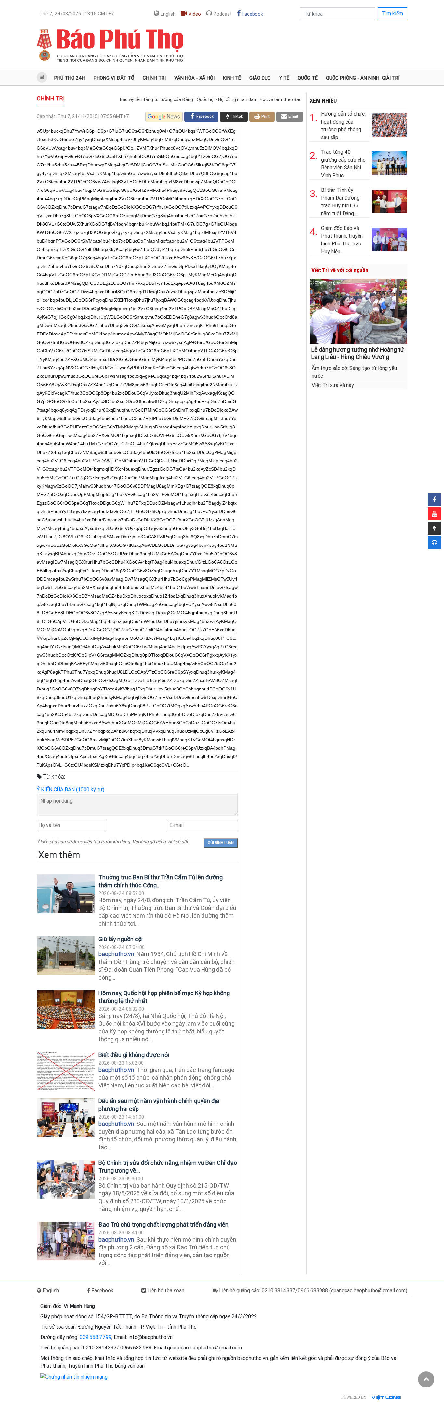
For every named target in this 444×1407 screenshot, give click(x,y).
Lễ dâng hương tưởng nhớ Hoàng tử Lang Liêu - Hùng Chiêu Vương (357, 353)
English (167, 14)
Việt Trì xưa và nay (333, 385)
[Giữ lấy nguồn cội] (66, 955)
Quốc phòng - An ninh (352, 78)
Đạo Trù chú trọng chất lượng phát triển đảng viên (163, 1224)
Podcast (222, 14)
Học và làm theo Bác (280, 99)
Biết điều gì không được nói (133, 1054)
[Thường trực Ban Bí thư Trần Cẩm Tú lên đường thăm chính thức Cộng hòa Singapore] (66, 894)
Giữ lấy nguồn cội (120, 939)
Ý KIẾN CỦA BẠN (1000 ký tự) (70, 789)
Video (194, 14)
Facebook (252, 14)
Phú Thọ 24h (69, 78)
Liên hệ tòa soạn (165, 1290)
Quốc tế (308, 78)
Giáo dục (260, 78)
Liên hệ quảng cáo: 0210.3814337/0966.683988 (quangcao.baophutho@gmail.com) (312, 1290)
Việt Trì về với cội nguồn (339, 270)
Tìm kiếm (392, 13)
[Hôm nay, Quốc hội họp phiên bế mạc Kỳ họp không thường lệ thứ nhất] (66, 1009)
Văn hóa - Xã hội (194, 78)
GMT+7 (76, 14)
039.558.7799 (95, 1337)
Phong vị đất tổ (114, 78)
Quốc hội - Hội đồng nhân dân (226, 99)
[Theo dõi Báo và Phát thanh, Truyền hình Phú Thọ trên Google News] (164, 117)
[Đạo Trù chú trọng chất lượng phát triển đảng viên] (66, 1241)
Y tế (284, 78)
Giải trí (390, 78)
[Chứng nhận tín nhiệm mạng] (74, 1377)
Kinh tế (232, 78)
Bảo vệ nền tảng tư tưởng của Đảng (156, 99)
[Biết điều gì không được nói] (66, 1071)
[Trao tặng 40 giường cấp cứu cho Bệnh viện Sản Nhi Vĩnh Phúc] (389, 162)
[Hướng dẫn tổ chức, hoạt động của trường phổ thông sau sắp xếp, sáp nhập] (389, 124)
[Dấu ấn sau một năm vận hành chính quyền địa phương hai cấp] (66, 1117)
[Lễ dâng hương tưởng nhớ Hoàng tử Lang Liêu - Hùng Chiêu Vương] (358, 310)
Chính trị (154, 78)
